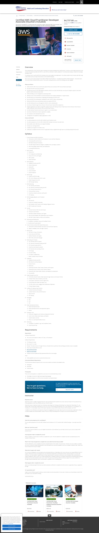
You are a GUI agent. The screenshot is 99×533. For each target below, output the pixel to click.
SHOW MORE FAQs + (29, 476)
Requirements (19, 72)
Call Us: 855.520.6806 (78, 15)
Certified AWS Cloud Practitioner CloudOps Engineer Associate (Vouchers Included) (54, 504)
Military (63, 521)
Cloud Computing (29, 15)
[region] (11, 522)
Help (63, 524)
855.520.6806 (18, 85)
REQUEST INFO (78, 60)
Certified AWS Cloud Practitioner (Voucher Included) (32, 503)
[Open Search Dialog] (81, 2)
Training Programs (22, 15)
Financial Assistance (65, 522)
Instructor (18, 74)
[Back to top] (49, 520)
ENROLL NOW (73, 30)
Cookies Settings (11, 528)
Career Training (42, 521)
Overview (18, 67)
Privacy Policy (51, 530)
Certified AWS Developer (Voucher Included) (72, 502)
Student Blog (75, 521)
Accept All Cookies (11, 525)
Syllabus (18, 69)
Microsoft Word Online (32, 349)
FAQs (17, 77)
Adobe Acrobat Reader (31, 351)
